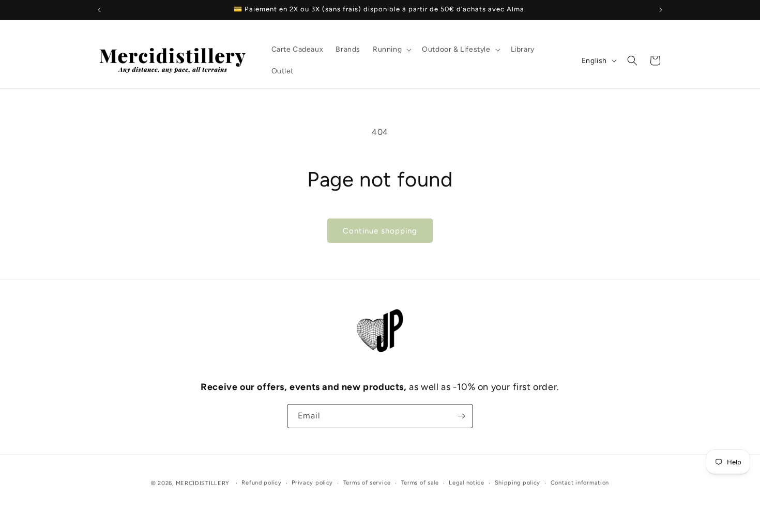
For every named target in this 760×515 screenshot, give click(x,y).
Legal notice (466, 482)
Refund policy (261, 482)
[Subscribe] (461, 416)
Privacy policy (312, 482)
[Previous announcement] (99, 10)
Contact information (580, 482)
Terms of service (367, 482)
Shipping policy (518, 482)
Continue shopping (380, 231)
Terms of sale (420, 482)
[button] (391, 49)
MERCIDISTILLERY (204, 483)
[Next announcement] (660, 10)
